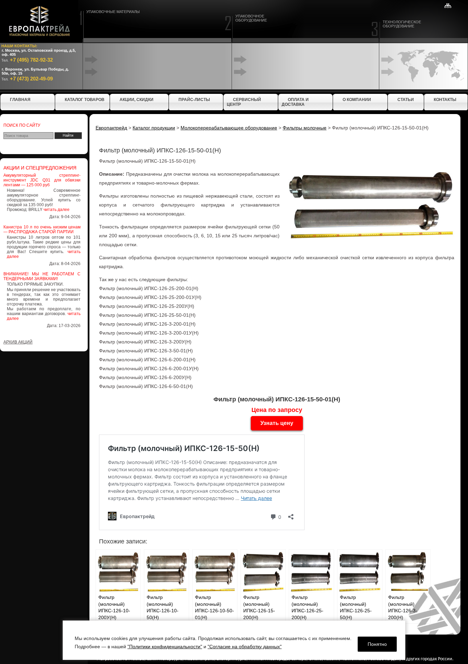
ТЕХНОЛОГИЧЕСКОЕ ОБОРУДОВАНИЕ (402, 24)
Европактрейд (111, 127)
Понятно (377, 644)
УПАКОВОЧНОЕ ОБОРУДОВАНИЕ (251, 18)
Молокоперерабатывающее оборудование (229, 127)
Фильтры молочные (305, 127)
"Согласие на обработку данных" (245, 646)
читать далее (57, 209)
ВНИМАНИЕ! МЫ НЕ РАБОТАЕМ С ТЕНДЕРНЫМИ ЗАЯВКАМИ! (42, 276)
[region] (234, 640)
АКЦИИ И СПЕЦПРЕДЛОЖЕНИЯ (39, 168)
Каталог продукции (154, 127)
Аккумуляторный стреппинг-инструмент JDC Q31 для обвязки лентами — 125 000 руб (42, 180)
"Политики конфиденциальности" (164, 646)
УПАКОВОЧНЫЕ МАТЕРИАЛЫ (113, 12)
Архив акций (18, 342)
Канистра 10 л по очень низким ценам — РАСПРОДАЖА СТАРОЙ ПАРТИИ (42, 229)
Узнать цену (276, 423)
